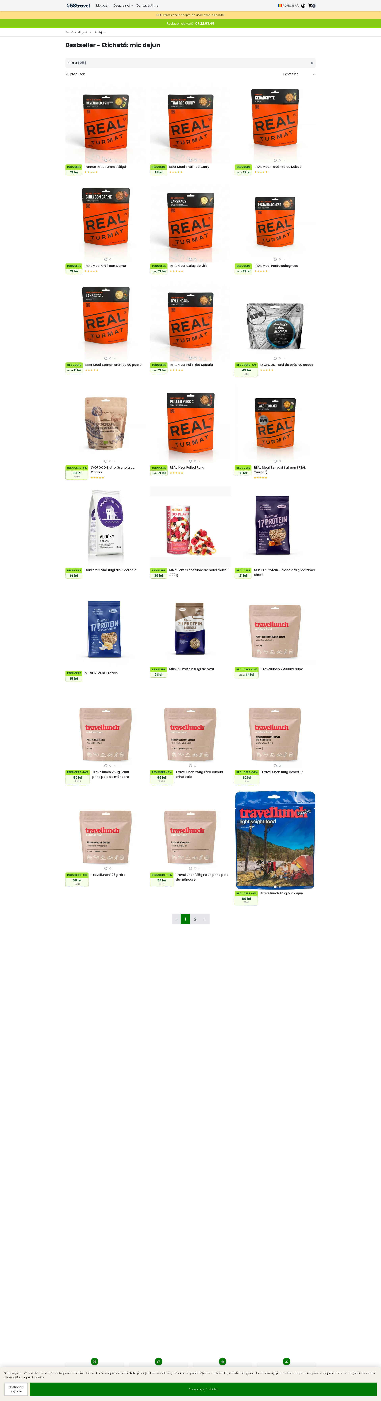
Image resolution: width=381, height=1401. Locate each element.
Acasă (69, 32)
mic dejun (98, 32)
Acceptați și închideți (203, 1389)
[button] (105, 160)
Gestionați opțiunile (16, 1389)
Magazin (103, 5)
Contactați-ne (147, 5)
